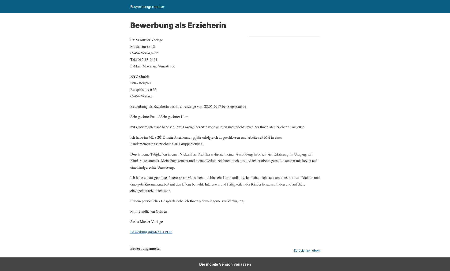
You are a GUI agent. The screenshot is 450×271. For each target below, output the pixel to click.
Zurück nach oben (307, 250)
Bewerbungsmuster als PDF (151, 231)
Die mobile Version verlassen (225, 264)
